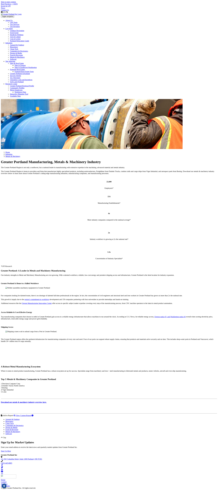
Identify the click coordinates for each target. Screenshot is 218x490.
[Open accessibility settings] (4, 486)
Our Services (14, 24)
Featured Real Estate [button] (17, 69)
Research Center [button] (11, 84)
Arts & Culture (15, 37)
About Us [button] (8, 20)
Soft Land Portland (17, 82)
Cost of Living (15, 39)
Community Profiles (17, 88)
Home (3, 480)
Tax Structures (15, 78)
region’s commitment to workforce (37, 299)
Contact (3, 482)
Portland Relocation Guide (19, 41)
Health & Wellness (16, 35)
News (3, 8)
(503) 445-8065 (6, 463)
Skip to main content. (8, 2)
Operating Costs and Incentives (21, 80)
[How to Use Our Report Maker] (32, 415)
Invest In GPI (6, 6)
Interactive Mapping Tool (19, 94)
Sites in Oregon (20, 65)
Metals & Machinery (17, 57)
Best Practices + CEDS (9, 4)
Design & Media (16, 53)
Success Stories (15, 76)
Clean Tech (14, 49)
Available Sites (15, 96)
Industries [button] (8, 43)
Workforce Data (20, 92)
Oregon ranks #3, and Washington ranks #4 (170, 317)
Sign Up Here (6, 451)
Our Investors (15, 27)
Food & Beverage (16, 55)
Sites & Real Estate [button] (17, 63)
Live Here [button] (9, 29)
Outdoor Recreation (17, 31)
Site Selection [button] (10, 61)
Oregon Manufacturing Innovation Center (37, 303)
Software (13, 59)
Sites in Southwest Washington (26, 67)
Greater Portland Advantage (20, 74)
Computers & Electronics (19, 51)
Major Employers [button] (16, 90)
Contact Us (5, 10)
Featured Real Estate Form (24, 72)
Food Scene (14, 33)
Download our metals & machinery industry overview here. (24, 402)
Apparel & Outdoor (17, 45)
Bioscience (14, 47)
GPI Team (13, 22)
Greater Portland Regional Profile (22, 86)
